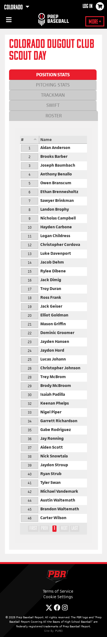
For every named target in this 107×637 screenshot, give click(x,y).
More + (95, 22)
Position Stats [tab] (53, 75)
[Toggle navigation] (8, 21)
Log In (87, 6)
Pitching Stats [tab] (53, 85)
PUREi (59, 631)
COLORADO (14, 7)
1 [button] (54, 528)
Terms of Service (58, 591)
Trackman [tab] (53, 95)
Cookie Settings (58, 596)
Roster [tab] (54, 116)
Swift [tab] (53, 105)
